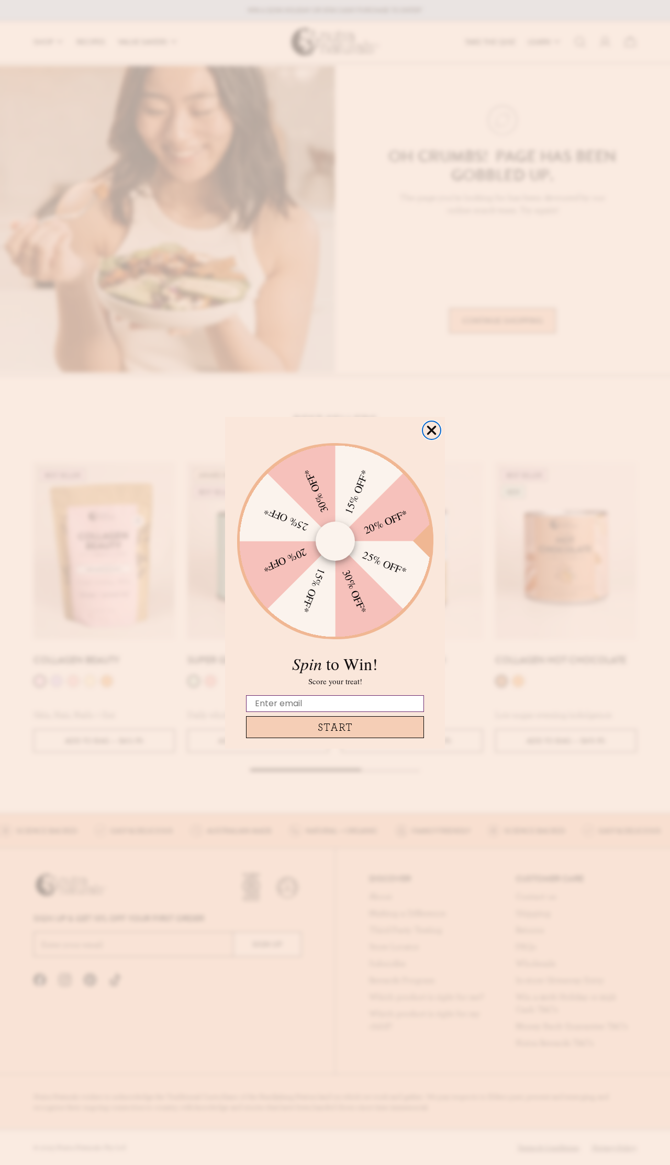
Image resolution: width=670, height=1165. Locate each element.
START (335, 726)
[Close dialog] (431, 430)
